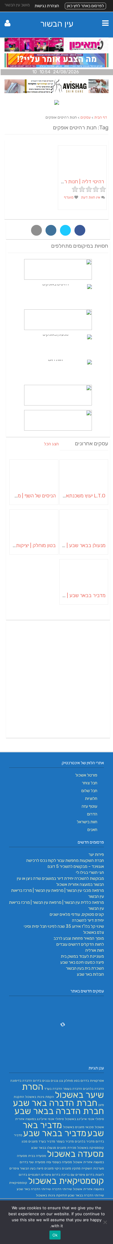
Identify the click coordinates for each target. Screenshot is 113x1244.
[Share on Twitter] (65, 230)
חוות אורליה (94, 950)
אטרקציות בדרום (92, 1081)
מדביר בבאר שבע (54, 1133)
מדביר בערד (47, 1141)
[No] (105, 1222)
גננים (54, 1081)
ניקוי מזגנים (52, 1168)
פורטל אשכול (86, 775)
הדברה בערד (53, 1089)
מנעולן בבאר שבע (43, 1148)
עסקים (85, 117)
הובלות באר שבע (90, 974)
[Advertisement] (56, 680)
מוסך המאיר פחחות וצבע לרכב (79, 938)
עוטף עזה (89, 806)
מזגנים (33, 1141)
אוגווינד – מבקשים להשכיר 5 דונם (76, 866)
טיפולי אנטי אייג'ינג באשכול (84, 1119)
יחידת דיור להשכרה (88, 920)
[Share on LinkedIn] (51, 230)
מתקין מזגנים (71, 1168)
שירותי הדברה (62, 1189)
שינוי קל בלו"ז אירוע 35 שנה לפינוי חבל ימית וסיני (64, 926)
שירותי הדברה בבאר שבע (86, 1195)
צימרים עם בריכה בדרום (68, 1175)
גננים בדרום (41, 1081)
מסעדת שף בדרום (32, 1162)
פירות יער (96, 854)
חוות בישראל (87, 821)
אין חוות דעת (91, 197)
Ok (55, 1235)
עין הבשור (56, 24)
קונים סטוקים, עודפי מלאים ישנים (77, 914)
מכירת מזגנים (66, 1148)
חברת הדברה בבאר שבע (59, 1111)
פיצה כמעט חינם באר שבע (82, 962)
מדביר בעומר (65, 1141)
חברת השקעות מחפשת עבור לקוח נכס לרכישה (65, 860)
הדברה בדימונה (21, 1081)
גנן (61, 1081)
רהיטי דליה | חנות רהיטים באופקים (68, 181)
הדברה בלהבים (93, 1089)
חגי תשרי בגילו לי (90, 872)
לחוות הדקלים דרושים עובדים (80, 944)
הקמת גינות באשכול (39, 1097)
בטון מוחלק (72, 1081)
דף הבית (100, 117)
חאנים (92, 829)
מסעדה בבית (37, 1156)
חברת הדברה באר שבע (55, 1103)
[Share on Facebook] (79, 230)
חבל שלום (89, 790)
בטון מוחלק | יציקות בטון (31, 545)
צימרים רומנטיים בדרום (35, 1175)
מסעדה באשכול (75, 1154)
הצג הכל (51, 444)
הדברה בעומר (72, 1089)
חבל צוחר (89, 783)
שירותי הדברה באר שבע (34, 1189)
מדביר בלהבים (85, 1141)
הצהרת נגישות (47, 5)
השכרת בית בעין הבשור (85, 968)
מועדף (69, 197)
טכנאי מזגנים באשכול (78, 1127)
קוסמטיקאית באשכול (66, 1181)
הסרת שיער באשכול (63, 1091)
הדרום (92, 814)
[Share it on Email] (36, 230)
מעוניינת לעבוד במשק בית (82, 956)
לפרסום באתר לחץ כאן (85, 5)
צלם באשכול (93, 932)
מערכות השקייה (92, 1168)
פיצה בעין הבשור (31, 1168)
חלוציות (91, 798)
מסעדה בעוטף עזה (59, 1162)
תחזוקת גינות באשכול (51, 1195)
